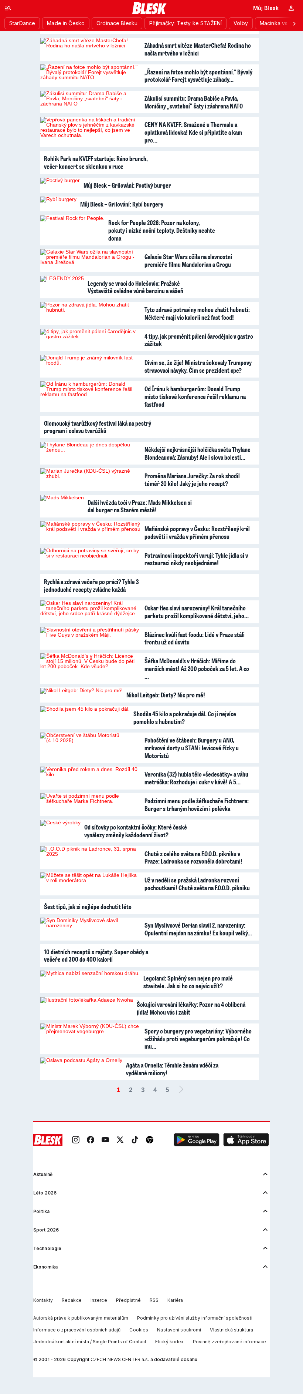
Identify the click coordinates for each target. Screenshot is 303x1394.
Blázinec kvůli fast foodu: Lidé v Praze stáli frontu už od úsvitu (194, 638)
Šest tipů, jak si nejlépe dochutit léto (88, 906)
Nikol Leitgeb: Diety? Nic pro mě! (165, 694)
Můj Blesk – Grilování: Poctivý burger (127, 185)
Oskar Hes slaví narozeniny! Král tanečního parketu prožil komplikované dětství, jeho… (196, 611)
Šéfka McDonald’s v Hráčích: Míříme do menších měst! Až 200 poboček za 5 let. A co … (196, 668)
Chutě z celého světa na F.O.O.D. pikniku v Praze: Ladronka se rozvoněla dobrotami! (193, 857)
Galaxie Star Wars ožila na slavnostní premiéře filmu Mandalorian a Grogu (188, 260)
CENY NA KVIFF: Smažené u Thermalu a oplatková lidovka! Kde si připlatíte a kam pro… (193, 132)
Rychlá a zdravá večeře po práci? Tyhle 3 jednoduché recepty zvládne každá (91, 585)
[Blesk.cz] (149, 8)
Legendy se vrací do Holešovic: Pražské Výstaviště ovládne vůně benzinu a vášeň (135, 287)
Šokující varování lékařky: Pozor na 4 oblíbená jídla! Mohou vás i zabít (191, 1008)
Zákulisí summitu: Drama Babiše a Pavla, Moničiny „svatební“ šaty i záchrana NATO (193, 102)
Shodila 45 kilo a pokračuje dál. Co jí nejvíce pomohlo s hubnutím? (184, 717)
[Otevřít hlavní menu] (8, 8)
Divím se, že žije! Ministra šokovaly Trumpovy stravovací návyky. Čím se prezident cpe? (198, 366)
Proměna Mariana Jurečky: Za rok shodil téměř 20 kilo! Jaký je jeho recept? (192, 479)
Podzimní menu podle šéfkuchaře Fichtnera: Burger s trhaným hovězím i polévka (196, 804)
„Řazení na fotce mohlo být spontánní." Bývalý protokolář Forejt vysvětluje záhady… (198, 75)
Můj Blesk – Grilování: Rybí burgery (121, 204)
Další (181, 1090)
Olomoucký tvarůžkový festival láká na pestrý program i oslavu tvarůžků (97, 427)
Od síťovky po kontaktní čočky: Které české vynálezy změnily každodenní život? (135, 830)
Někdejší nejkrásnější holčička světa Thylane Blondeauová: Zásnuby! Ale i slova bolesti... (197, 453)
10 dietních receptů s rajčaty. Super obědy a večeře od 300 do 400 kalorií (96, 955)
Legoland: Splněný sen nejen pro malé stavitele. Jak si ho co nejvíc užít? (188, 982)
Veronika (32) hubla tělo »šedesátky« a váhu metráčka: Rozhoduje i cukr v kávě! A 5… (196, 778)
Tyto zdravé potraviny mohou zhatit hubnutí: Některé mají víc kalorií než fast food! (197, 313)
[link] (75, 1140)
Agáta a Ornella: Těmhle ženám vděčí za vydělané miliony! (172, 1068)
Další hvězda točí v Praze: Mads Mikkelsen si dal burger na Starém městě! (140, 506)
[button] (196, 1140)
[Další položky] (294, 23)
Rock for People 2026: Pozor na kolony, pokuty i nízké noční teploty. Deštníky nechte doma (161, 230)
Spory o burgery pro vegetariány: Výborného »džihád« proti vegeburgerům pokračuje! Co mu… (198, 1038)
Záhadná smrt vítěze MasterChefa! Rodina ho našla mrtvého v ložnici (197, 49)
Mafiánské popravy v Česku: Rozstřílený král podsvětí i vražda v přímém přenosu (197, 532)
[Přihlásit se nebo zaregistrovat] (291, 8)
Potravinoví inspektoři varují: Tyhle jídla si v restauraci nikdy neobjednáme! (196, 559)
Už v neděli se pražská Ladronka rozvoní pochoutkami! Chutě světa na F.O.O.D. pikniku (197, 883)
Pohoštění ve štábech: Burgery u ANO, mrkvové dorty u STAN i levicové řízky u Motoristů (191, 747)
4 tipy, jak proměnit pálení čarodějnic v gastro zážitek (198, 340)
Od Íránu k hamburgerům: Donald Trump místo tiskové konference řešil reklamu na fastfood (195, 396)
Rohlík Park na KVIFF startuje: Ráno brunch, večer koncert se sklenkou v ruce (96, 162)
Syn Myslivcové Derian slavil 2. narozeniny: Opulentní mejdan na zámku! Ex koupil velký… (198, 929)
